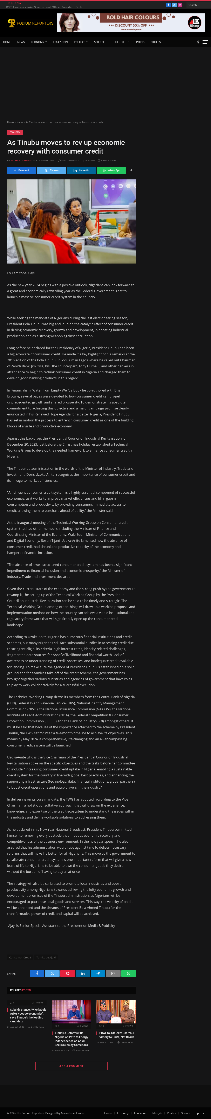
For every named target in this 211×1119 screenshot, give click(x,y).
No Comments (70, 160)
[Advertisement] (105, 77)
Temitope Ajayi (46, 957)
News (21, 42)
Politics (79, 42)
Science (99, 42)
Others (156, 42)
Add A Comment (71, 1066)
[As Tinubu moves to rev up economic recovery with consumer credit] (71, 221)
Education (60, 42)
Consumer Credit (20, 957)
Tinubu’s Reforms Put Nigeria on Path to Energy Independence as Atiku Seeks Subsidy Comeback (71, 1038)
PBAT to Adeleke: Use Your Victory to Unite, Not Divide (116, 1035)
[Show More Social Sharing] (131, 170)
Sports (139, 42)
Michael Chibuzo (21, 160)
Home (7, 42)
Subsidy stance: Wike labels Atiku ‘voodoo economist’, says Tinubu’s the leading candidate (28, 1015)
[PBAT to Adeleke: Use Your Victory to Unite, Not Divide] (116, 1011)
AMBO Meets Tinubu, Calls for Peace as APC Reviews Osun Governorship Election (47, 7)
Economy (37, 42)
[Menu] (205, 42)
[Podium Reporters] (30, 23)
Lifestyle (120, 42)
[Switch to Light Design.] (198, 42)
